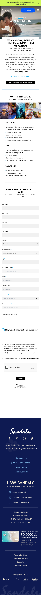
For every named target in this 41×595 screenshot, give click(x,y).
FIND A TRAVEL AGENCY (21, 515)
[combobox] (20, 298)
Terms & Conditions (20, 555)
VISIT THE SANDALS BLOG (21, 522)
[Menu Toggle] (38, 10)
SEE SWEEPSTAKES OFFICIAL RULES (20, 82)
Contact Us (20, 562)
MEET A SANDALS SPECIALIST (21, 519)
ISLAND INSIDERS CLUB (22, 512)
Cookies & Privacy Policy (20, 559)
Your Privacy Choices (20, 566)
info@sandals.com (10, 353)
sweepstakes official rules (30, 359)
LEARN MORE (25, 540)
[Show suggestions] (37, 298)
